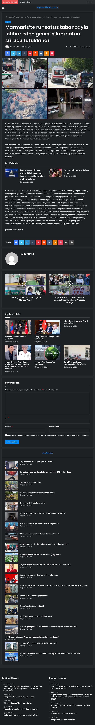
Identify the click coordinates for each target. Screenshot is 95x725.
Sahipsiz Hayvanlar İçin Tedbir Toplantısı (47, 337)
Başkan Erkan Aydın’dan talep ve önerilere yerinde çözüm (44, 544)
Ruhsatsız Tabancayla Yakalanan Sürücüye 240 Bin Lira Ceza (45, 472)
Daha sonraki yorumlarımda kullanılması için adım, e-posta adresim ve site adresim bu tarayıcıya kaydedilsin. (48, 435)
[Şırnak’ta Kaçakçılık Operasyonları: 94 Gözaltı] (77, 352)
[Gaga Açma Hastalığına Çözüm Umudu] (11, 465)
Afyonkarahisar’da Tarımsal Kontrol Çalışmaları (40, 554)
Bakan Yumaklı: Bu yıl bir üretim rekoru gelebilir (39, 523)
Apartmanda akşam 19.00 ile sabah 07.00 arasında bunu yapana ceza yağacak (53, 585)
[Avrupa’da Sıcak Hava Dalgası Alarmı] (55, 173)
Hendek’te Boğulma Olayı (28, 2)
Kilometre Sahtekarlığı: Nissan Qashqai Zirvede (40, 534)
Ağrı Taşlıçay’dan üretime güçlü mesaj (36, 616)
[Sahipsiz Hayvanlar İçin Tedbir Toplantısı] (47, 327)
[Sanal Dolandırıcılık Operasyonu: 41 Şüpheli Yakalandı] (11, 516)
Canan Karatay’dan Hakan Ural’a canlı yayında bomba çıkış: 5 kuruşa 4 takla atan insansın (17, 365)
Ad (7, 418)
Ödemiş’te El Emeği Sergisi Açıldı (33, 503)
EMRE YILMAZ (14, 47)
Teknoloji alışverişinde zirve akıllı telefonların (39, 575)
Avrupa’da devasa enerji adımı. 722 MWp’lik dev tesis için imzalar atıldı (50, 653)
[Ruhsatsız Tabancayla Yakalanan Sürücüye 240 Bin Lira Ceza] (11, 475)
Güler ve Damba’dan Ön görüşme (15, 337)
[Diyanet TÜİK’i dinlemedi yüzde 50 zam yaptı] (11, 646)
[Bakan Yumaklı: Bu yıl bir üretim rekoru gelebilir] (11, 526)
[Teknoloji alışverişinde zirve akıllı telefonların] (11, 578)
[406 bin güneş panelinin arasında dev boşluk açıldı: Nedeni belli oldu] (11, 629)
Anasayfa (10, 17)
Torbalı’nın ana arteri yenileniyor (34, 596)
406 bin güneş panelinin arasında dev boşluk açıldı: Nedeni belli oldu (49, 626)
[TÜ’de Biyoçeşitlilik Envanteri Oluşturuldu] (11, 495)
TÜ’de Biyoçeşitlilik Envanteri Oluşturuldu (37, 492)
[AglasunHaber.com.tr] (47, 7)
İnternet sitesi (54, 426)
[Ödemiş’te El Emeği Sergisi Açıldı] (11, 506)
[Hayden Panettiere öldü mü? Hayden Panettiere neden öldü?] (11, 568)
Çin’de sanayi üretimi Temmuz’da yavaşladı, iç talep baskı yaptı (32, 637)
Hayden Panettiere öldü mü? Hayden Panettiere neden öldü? (45, 565)
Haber (17, 17)
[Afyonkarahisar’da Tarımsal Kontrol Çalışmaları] (11, 557)
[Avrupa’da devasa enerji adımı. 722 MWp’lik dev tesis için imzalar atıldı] (11, 656)
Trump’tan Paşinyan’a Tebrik (32, 606)
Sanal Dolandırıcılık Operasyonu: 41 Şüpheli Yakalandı (42, 513)
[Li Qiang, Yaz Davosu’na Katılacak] (47, 352)
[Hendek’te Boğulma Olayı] (11, 485)
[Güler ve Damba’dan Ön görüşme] (18, 327)
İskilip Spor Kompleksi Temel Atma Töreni (76, 322)
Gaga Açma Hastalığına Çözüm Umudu (36, 462)
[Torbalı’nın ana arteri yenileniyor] (11, 599)
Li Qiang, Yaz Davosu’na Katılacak (45, 363)
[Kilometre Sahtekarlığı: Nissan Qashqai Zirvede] (11, 537)
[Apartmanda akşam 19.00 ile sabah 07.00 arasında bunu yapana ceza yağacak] (11, 588)
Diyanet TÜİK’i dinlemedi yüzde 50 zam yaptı (38, 643)
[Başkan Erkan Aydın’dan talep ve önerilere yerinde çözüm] (11, 547)
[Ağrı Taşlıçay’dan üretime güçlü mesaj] (11, 619)
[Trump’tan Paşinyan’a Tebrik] (11, 609)
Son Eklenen (47, 453)
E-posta (8, 426)
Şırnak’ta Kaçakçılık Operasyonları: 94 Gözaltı (75, 363)
